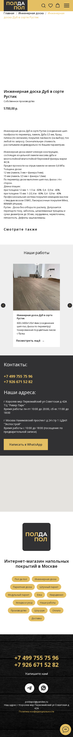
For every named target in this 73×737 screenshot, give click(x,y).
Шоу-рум (39, 610)
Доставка (36, 618)
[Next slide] (70, 305)
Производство (19, 610)
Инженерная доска (31, 13)
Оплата (56, 610)
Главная (9, 13)
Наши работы (48, 602)
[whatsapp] (43, 688)
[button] (43, 5)
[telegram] (29, 688)
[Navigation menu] (66, 5)
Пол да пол (21, 579)
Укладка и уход (24, 602)
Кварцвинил (56, 594)
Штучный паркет (49, 587)
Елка (39, 594)
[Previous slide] (3, 305)
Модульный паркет (18, 594)
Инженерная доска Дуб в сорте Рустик (34, 317)
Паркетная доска (22, 587)
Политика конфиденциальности (36, 711)
